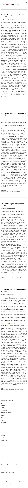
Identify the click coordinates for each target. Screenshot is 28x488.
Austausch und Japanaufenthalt (7, 400)
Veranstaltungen (4, 422)
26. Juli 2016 (3, 99)
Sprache (6, 100)
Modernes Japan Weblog (17, 481)
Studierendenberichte (5, 418)
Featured (3, 405)
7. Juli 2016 (3, 388)
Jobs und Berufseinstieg (6, 412)
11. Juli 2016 (3, 276)
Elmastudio (17, 485)
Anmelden (3, 435)
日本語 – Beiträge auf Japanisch (17, 100)
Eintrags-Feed (4, 437)
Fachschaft (3, 403)
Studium (10, 100)
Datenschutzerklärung (14, 449)
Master (2, 415)
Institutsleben (4, 408)
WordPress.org (4, 440)
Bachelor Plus (3, 402)
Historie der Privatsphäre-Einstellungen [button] (10, 464)
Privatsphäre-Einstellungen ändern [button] (9, 456)
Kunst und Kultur (4, 413)
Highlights (3, 100)
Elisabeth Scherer (11, 19)
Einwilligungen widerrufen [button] (7, 472)
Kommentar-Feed (4, 438)
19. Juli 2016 (3, 190)
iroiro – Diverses (4, 410)
